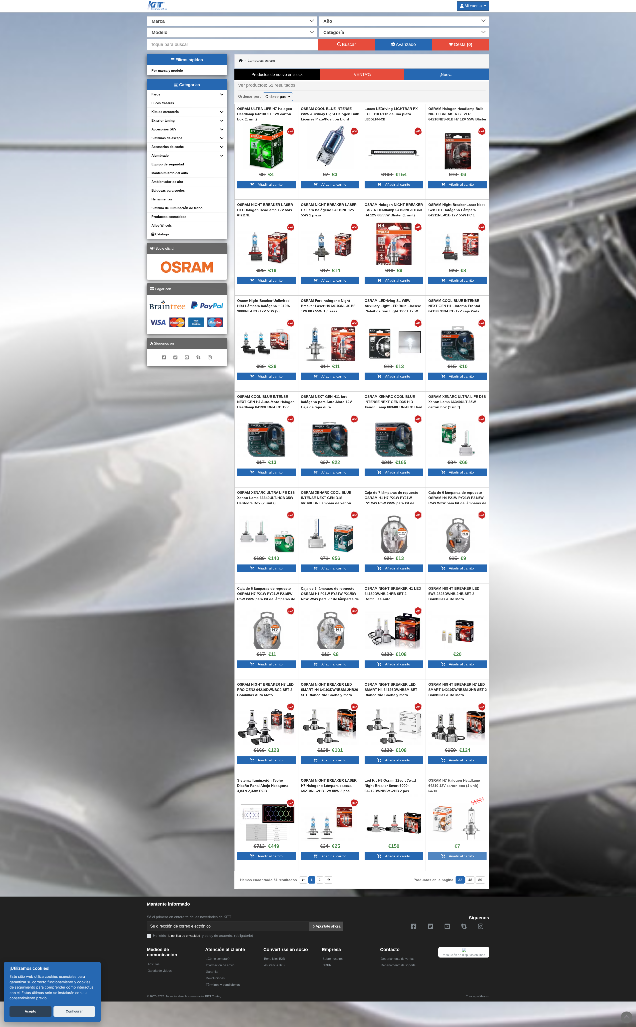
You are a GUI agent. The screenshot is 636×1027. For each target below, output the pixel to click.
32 (460, 880)
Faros (155, 94)
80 (480, 880)
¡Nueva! (447, 74)
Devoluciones (215, 978)
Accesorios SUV (163, 129)
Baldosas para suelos (168, 190)
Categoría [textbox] (333, 32)
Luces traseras (162, 103)
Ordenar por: (276, 96)
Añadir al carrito (268, 184)
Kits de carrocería (165, 112)
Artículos (153, 964)
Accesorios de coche (167, 147)
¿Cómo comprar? (218, 959)
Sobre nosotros (333, 959)
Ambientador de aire (167, 182)
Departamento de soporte (398, 965)
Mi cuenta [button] (473, 6)
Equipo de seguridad (167, 164)
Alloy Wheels (161, 225)
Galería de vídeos (160, 971)
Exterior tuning (163, 120)
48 (470, 880)
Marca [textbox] (158, 21)
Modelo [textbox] (159, 32)
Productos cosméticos (168, 217)
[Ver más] (266, 146)
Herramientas (161, 199)
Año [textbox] (327, 21)
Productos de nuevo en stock (277, 74)
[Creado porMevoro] (222, 994)
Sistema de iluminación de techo (176, 208)
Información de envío (220, 965)
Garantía (212, 972)
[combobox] (232, 21)
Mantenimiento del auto (169, 173)
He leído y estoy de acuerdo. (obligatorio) (203, 936)
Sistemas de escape (166, 138)
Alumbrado (160, 155)
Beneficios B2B (274, 959)
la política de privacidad (184, 936)
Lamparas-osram (261, 60)
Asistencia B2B (274, 965)
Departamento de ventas (397, 959)
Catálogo (161, 234)
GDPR (327, 965)
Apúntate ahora (327, 926)
